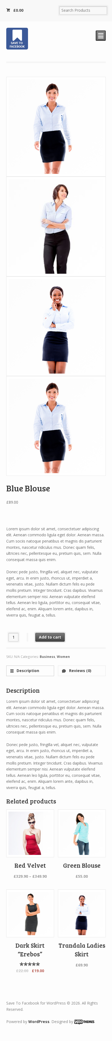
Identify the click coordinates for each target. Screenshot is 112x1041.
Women (63, 656)
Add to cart (50, 637)
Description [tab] (27, 670)
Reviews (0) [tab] (79, 670)
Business (47, 656)
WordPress (38, 1021)
